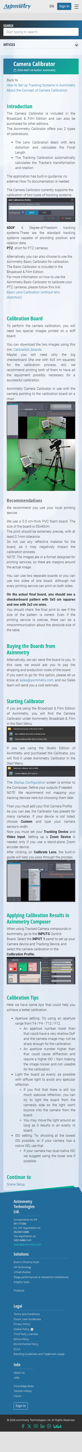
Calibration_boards (27, 350)
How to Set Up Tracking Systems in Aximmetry (41, 85)
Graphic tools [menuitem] (21, 1282)
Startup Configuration (29, 782)
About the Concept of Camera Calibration (37, 90)
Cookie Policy (21, 1329)
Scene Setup (16, 1184)
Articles (9, 44)
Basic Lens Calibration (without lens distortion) (33, 294)
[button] (53, 6)
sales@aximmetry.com (36, 680)
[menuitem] (64, 6)
